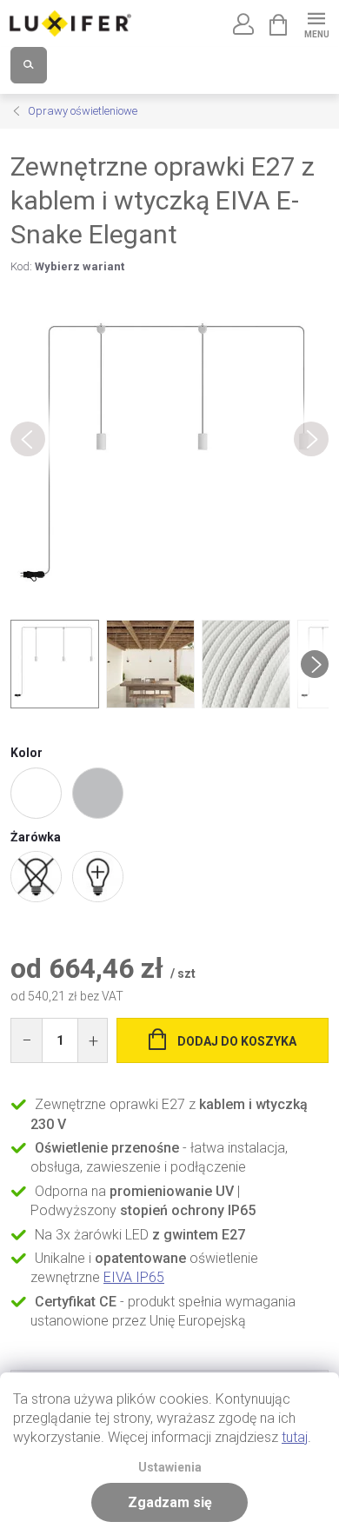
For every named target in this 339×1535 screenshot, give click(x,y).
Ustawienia (170, 1467)
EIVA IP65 (133, 1277)
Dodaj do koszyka (236, 1041)
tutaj (295, 1437)
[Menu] (316, 23)
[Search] (28, 65)
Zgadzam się (170, 1502)
